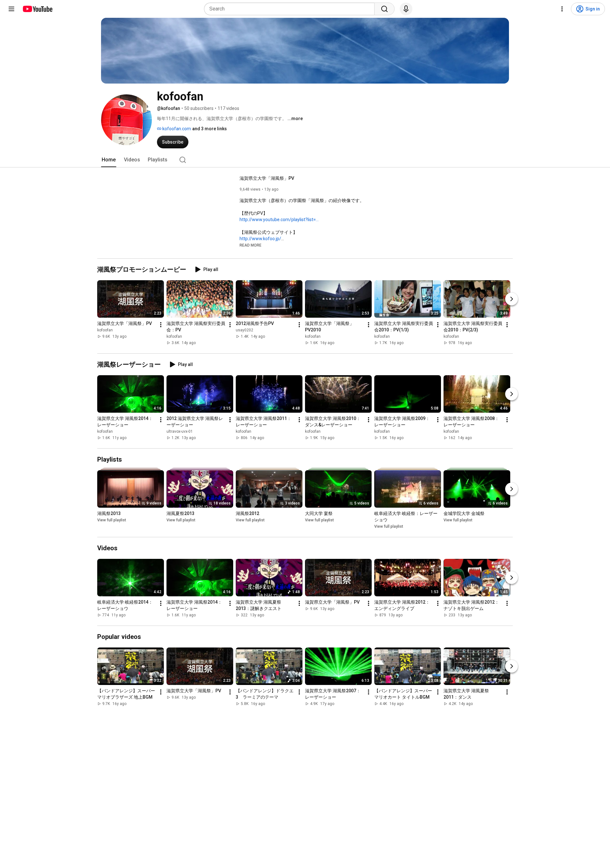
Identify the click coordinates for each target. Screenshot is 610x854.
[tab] (108, 159)
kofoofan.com (176, 128)
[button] (250, 245)
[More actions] (160, 324)
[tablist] (305, 159)
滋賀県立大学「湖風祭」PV (267, 178)
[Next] (511, 299)
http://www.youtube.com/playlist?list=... (279, 219)
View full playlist (111, 520)
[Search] (384, 9)
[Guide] (11, 9)
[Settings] (562, 9)
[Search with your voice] (406, 9)
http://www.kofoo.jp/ (260, 238)
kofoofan (105, 330)
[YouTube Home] (37, 9)
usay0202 (244, 330)
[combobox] (291, 9)
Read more (250, 245)
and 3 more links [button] (209, 128)
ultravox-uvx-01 (179, 431)
